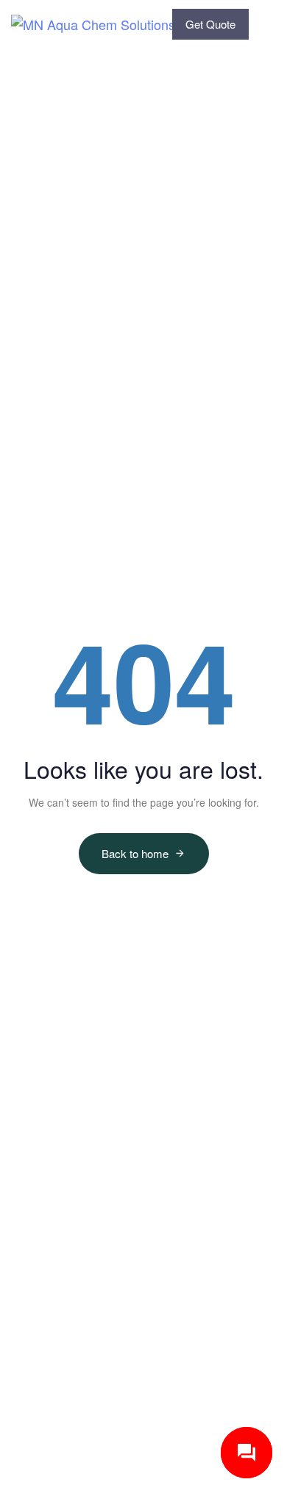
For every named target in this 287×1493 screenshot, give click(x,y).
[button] (271, 24)
